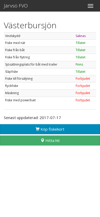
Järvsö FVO (16, 5)
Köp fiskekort (51, 129)
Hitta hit (52, 140)
